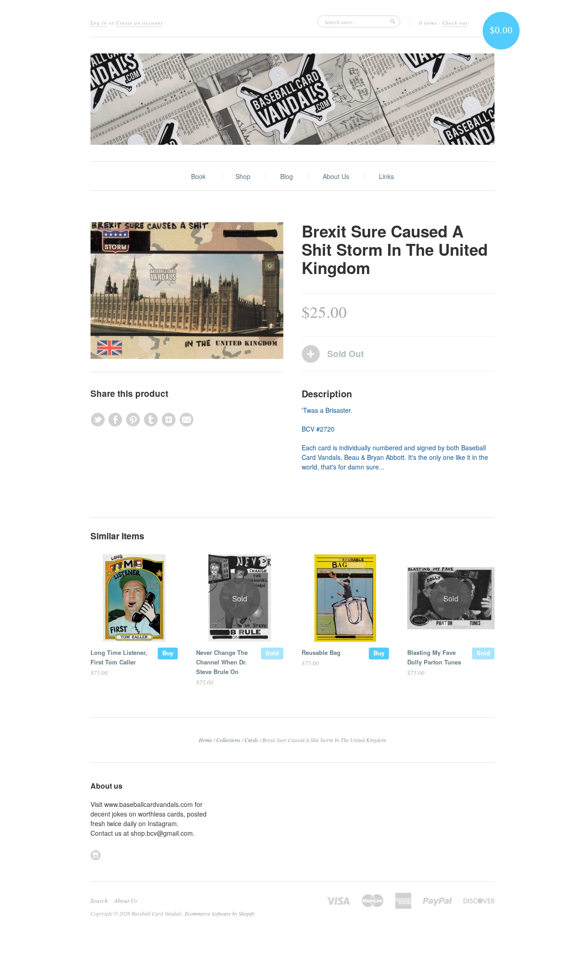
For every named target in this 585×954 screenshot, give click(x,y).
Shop (242, 176)
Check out (455, 22)
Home (205, 739)
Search (99, 900)
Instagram (95, 855)
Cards (251, 739)
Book (198, 176)
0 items (428, 22)
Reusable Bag (321, 652)
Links (386, 176)
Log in (98, 22)
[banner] (292, 99)
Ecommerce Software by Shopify (220, 913)
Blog (286, 176)
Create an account (139, 22)
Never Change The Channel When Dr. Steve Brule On (222, 662)
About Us (336, 176)
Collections (228, 739)
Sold (272, 652)
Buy (167, 652)
